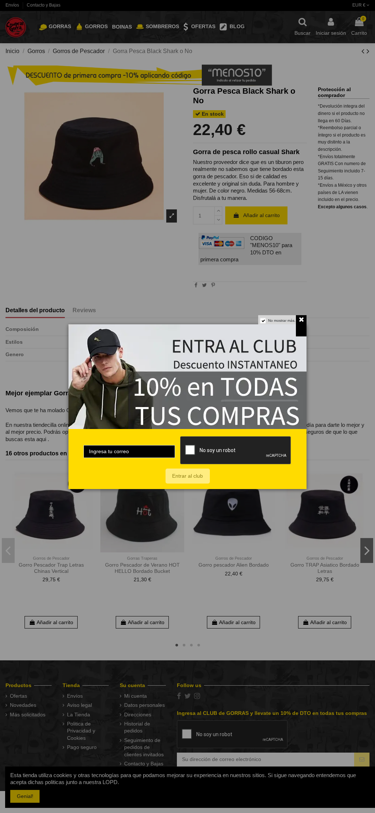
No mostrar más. (282, 320)
